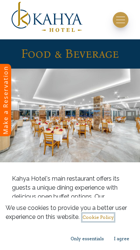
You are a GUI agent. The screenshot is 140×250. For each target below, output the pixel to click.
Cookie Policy (98, 217)
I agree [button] (121, 238)
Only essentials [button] (87, 238)
